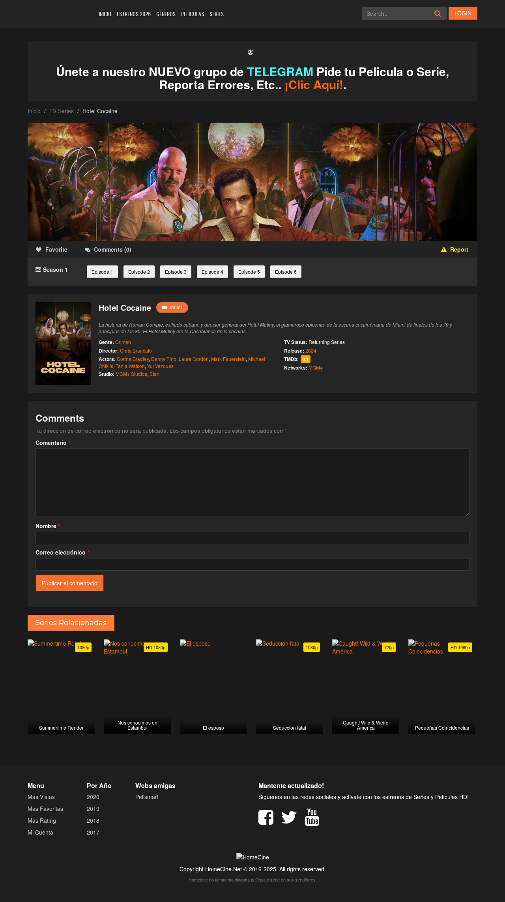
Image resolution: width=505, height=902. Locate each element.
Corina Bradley (133, 358)
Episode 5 (249, 271)
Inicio (105, 13)
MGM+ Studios (131, 373)
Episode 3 (176, 271)
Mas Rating (42, 820)
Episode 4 (212, 271)
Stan (154, 373)
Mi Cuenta (40, 832)
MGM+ (316, 367)
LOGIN (462, 13)
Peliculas (192, 13)
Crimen (123, 341)
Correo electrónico (62, 552)
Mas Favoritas (45, 808)
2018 (93, 820)
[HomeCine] (58, 14)
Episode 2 (139, 271)
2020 (93, 797)
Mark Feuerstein (228, 358)
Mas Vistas (41, 797)
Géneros (166, 13)
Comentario (53, 442)
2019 (93, 808)
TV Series (61, 111)
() (112, 249)
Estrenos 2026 (134, 13)
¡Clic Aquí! (313, 84)
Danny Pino (163, 358)
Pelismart (147, 797)
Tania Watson (130, 365)
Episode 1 (102, 271)
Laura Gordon (194, 358)
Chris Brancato (136, 350)
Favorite (56, 249)
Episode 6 (286, 271)
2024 (310, 350)
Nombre (48, 526)
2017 (93, 832)
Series (216, 13)
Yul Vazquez (160, 365)
